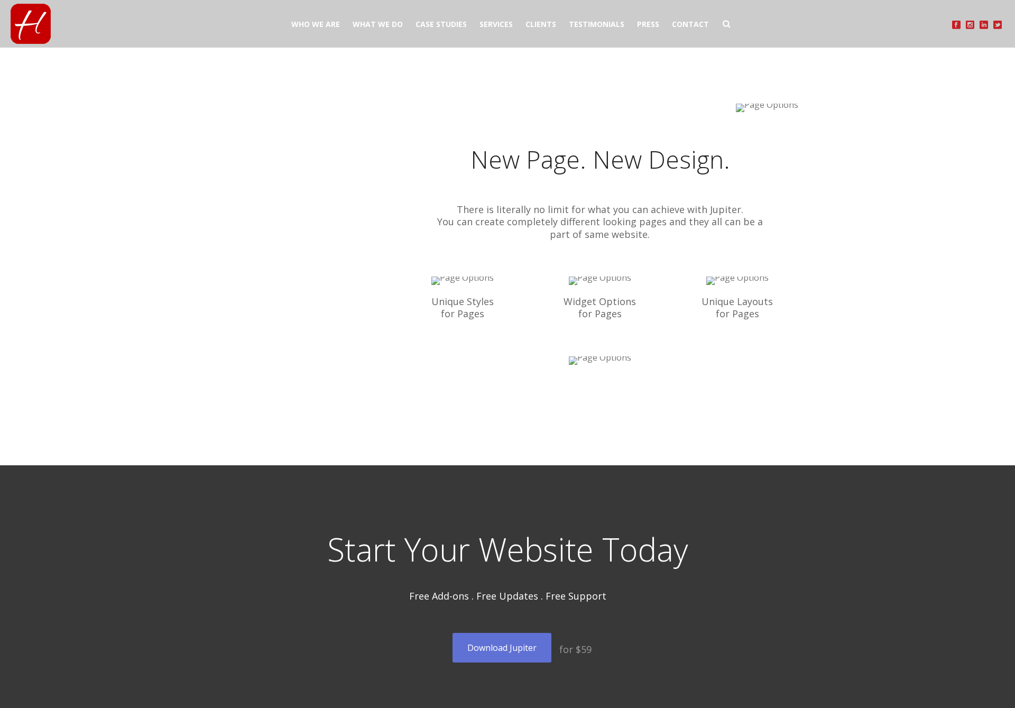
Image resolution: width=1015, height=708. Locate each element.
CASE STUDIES (441, 24)
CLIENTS (540, 24)
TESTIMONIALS (596, 24)
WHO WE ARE (315, 24)
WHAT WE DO (378, 24)
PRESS (648, 24)
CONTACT (690, 24)
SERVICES (496, 24)
